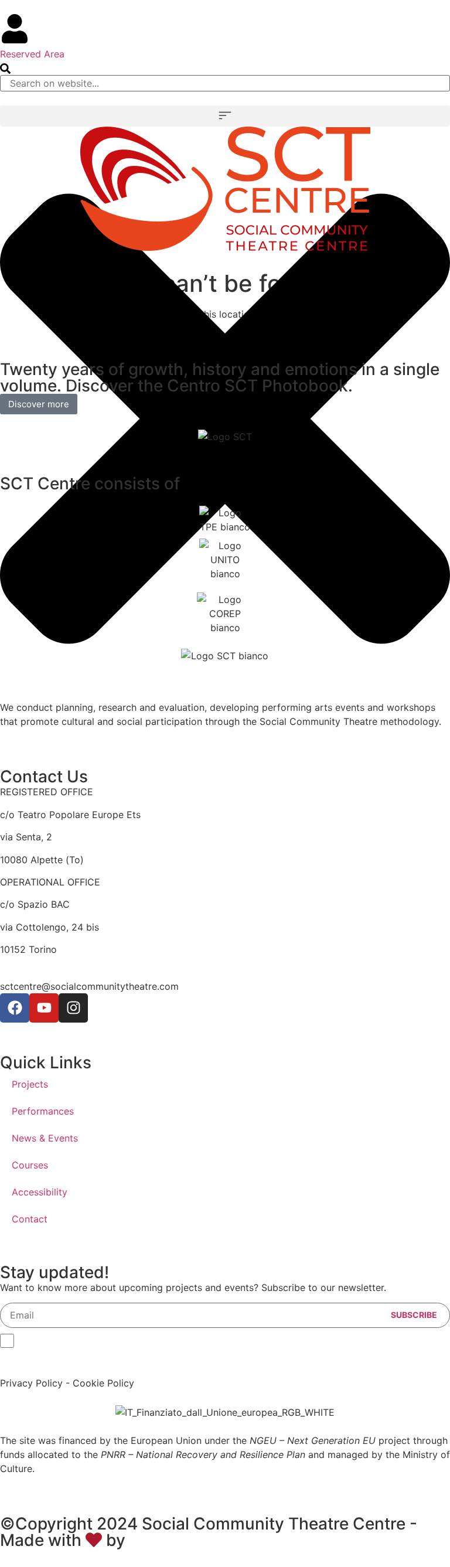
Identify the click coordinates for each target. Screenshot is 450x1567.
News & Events (45, 1138)
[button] (225, 116)
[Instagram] (73, 1008)
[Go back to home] (225, 189)
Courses (30, 1165)
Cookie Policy (103, 1383)
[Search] (5, 69)
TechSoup (168, 1540)
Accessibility (39, 1192)
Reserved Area (32, 54)
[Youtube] (44, 1008)
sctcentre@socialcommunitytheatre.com (89, 986)
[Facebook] (14, 1008)
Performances (43, 1111)
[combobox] (225, 83)
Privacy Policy (31, 1383)
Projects (30, 1084)
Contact (29, 1219)
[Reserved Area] (14, 28)
